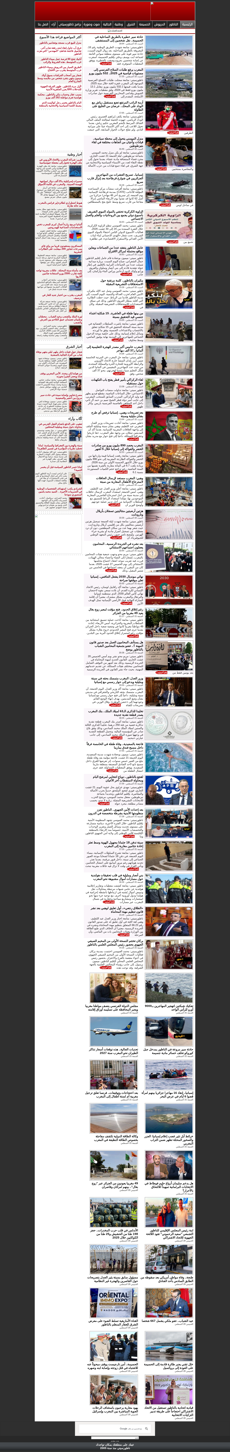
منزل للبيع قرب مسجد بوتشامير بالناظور (60, 42)
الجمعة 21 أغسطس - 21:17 (131, 616)
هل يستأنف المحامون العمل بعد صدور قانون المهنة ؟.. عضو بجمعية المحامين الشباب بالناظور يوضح (116, 646)
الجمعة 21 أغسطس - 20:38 (131, 653)
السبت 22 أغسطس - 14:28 (131, 354)
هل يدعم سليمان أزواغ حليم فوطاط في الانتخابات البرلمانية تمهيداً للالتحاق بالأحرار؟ (169, 1187)
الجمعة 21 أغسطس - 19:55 (131, 685)
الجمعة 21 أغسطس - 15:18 (131, 948)
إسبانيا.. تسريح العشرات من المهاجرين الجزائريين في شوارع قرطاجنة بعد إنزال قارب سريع (115, 178)
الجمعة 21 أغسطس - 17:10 (131, 849)
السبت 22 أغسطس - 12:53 (131, 452)
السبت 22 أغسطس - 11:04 (131, 485)
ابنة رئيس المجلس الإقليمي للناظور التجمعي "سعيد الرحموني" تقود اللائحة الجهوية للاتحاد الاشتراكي (169, 1234)
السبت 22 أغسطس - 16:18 (131, 185)
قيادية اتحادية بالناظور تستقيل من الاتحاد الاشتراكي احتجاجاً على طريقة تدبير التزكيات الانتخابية (168, 1411)
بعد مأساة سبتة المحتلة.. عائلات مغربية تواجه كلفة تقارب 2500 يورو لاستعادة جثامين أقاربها (59, 273)
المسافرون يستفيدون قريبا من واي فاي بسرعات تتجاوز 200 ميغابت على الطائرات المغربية (60, 249)
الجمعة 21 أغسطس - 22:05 (131, 550)
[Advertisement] (59, 130)
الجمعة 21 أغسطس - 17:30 (131, 783)
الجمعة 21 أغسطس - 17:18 (131, 816)
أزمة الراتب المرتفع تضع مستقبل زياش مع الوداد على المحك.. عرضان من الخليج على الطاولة (117, 106)
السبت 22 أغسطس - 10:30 (131, 518)
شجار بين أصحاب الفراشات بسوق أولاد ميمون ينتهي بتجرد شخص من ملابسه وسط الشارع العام (59, 78)
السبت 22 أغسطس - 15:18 (131, 287)
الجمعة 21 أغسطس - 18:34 (131, 718)
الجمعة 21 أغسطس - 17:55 (131, 751)
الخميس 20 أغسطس (129, 1190)
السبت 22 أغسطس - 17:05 (131, 113)
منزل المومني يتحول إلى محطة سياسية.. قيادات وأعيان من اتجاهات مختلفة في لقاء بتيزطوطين (117, 142)
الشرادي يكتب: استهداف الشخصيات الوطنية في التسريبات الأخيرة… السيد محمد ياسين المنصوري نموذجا (59, 491)
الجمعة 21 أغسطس (184, 1013)
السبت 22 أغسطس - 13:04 (131, 419)
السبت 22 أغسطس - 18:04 (131, 44)
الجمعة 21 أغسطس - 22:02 (131, 583)
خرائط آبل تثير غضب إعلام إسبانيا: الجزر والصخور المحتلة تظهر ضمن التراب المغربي (168, 1140)
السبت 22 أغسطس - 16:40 (131, 149)
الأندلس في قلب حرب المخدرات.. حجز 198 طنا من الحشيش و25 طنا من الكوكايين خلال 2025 (114, 1234)
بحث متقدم (115, 1441)
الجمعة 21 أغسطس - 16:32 (131, 882)
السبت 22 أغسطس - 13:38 (131, 386)
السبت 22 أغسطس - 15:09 (131, 320)
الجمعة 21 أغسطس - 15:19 (131, 915)
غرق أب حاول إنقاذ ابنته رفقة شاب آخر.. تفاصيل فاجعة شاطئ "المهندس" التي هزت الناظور (59, 51)
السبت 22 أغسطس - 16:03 (131, 222)
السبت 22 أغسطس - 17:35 (131, 76)
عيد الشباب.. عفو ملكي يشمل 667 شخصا (167, 1320)
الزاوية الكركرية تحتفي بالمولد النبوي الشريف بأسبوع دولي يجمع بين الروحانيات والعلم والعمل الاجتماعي (114, 215)
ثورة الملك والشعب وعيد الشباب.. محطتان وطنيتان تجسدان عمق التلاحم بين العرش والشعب (60, 319)
